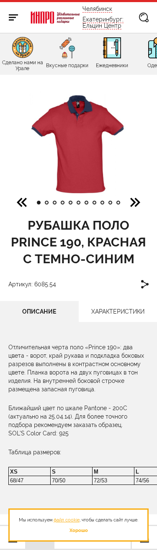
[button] (135, 202)
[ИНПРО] (55, 17)
